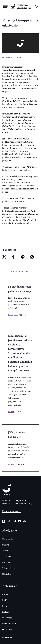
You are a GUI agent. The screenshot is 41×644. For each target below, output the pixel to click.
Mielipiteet (7, 617)
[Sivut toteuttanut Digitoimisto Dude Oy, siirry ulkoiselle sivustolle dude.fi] (7, 638)
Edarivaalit (7, 57)
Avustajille (6, 556)
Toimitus (6, 550)
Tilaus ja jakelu (8, 568)
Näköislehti (7, 574)
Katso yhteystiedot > (11, 511)
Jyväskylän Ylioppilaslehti (24, 6)
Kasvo (4, 606)
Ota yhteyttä (7, 539)
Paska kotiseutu (9, 623)
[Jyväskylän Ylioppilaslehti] (7, 494)
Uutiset (11, 411)
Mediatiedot (7, 562)
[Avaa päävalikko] (5, 6)
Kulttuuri (6, 612)
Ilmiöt (5, 600)
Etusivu (5, 544)
